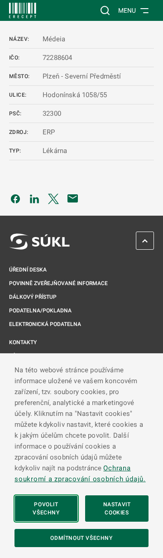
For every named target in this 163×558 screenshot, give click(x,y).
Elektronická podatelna (45, 324)
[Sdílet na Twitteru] (53, 198)
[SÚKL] (22, 10)
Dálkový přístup (33, 297)
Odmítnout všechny (81, 538)
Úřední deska (28, 270)
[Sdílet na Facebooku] (15, 198)
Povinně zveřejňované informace (58, 283)
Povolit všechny (46, 508)
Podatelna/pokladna (40, 310)
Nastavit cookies (117, 508)
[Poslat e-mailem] (73, 198)
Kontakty (23, 342)
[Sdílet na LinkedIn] (34, 198)
